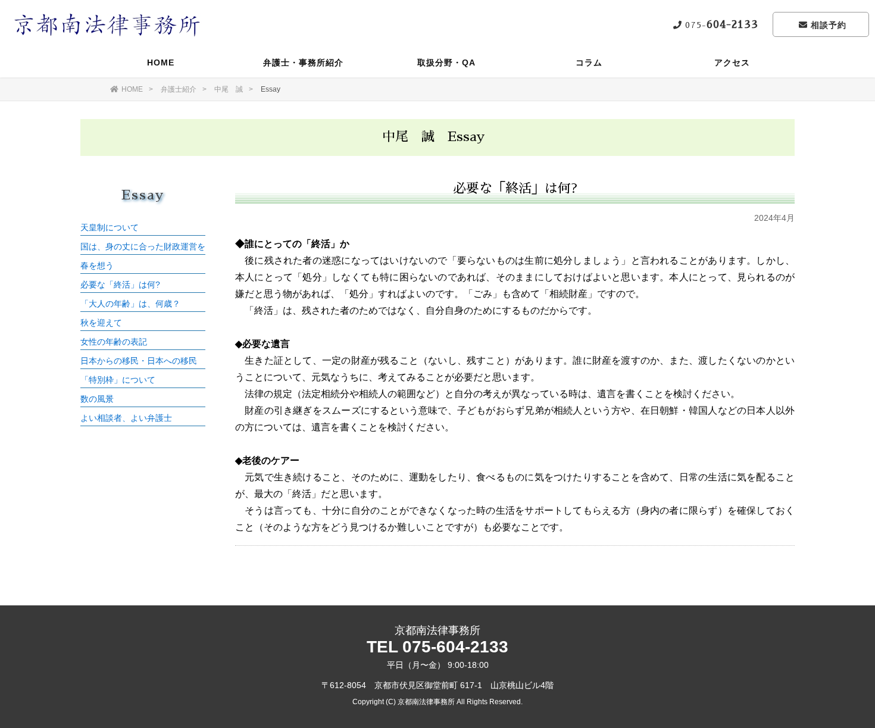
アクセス (732, 62)
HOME (160, 62)
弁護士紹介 (178, 89)
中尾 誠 (228, 89)
